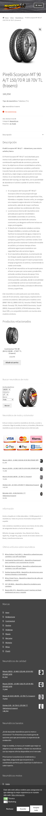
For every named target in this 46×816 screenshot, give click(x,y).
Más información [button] (18, 795)
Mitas (7, 647)
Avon (7, 612)
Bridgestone (10, 617)
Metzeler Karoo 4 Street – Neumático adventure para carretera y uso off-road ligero (23, 567)
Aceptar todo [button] (36, 809)
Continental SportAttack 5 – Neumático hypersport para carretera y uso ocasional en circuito (23, 561)
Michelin (8, 642)
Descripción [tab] (7, 135)
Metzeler (8, 638)
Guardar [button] (23, 809)
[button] (40, 29)
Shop (12, 18)
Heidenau (9, 630)
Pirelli (14, 124)
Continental (10, 621)
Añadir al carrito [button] (12, 362)
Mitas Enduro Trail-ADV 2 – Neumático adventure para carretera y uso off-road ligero (24, 555)
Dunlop (8, 625)
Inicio (7, 18)
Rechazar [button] (9, 809)
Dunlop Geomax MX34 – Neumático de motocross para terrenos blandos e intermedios (24, 573)
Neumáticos (19, 18)
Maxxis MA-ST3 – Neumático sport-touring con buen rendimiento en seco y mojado (23, 591)
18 (10, 124)
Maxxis (7, 634)
